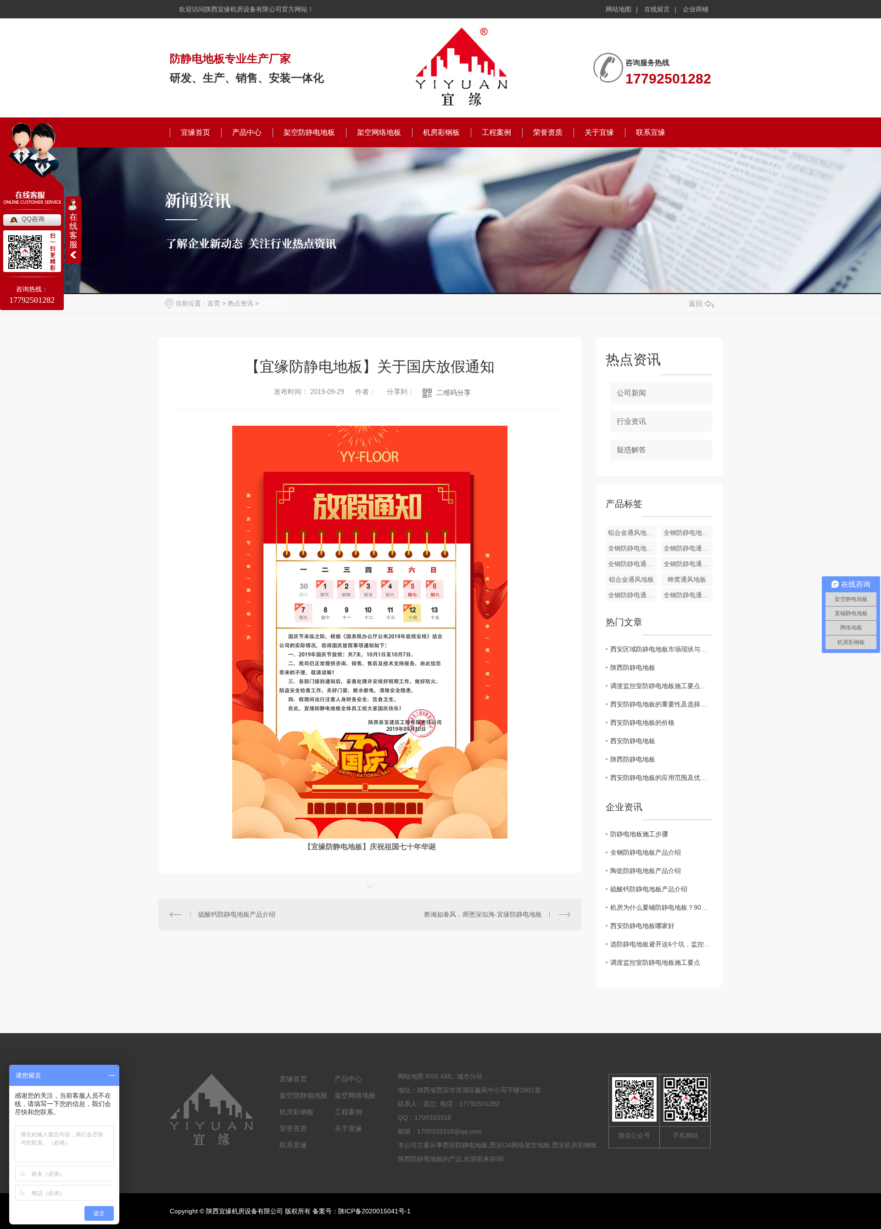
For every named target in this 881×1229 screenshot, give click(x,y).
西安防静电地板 (632, 741)
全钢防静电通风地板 (688, 548)
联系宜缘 (650, 132)
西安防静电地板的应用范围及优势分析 (661, 777)
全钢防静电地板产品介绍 (645, 852)
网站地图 (618, 9)
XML (446, 1076)
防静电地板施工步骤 (639, 834)
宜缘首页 (195, 132)
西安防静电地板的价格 (642, 722)
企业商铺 (695, 9)
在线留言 (657, 9)
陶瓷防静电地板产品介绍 (645, 870)
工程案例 (496, 132)
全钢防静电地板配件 (688, 532)
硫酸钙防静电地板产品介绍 (236, 914)
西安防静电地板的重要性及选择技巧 (661, 704)
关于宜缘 (599, 132)
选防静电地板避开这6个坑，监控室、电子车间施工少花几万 (661, 944)
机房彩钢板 (441, 132)
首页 (213, 303)
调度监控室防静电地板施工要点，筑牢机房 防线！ (661, 686)
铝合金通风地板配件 (632, 532)
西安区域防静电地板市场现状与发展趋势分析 (661, 649)
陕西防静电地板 (632, 667)
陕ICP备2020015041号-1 (374, 1211)
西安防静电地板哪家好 (642, 925)
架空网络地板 (379, 132)
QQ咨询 (33, 218)
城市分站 (470, 1076)
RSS (431, 1076)
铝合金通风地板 (631, 579)
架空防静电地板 (309, 132)
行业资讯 (273, 303)
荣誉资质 (548, 132)
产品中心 (247, 132)
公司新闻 (631, 393)
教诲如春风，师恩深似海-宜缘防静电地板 (483, 914)
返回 (696, 303)
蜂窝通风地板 (687, 579)
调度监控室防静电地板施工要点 (655, 962)
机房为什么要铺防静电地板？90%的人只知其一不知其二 (661, 907)
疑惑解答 (631, 450)
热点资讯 (240, 303)
